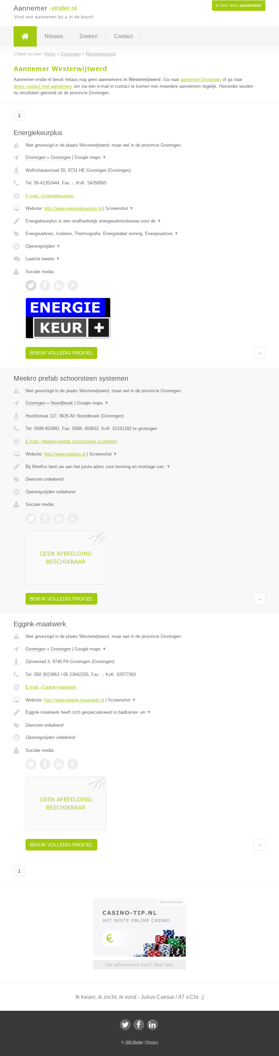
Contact (123, 36)
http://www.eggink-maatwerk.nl (74, 700)
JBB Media (134, 1042)
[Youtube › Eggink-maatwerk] (72, 764)
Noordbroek (62, 403)
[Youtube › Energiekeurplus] (72, 285)
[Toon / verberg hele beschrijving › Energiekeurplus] (139, 221)
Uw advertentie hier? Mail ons (139, 964)
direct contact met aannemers (43, 86)
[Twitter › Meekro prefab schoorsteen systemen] (31, 518)
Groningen (36, 157)
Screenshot (119, 208)
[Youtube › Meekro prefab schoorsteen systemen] (72, 518)
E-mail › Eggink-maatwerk (51, 687)
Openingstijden (43, 246)
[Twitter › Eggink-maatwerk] (31, 764)
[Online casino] (144, 901)
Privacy (152, 1042)
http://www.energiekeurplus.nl (73, 208)
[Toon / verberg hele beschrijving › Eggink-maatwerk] (139, 712)
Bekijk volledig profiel (61, 353)
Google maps (90, 157)
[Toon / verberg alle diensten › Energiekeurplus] (139, 233)
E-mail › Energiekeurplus (50, 195)
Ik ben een (238, 5)
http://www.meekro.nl (64, 454)
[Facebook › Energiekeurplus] (44, 285)
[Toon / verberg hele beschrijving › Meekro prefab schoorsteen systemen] (139, 466)
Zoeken (88, 36)
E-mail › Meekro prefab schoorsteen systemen (71, 441)
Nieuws (54, 36)
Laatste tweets (43, 258)
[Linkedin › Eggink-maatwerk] (58, 764)
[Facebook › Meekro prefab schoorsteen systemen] (44, 518)
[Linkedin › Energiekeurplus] (58, 285)
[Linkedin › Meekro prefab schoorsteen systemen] (58, 518)
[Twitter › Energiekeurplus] (31, 285)
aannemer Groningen (200, 79)
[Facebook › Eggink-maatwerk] (44, 764)
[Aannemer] (25, 36)
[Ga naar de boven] (259, 353)
